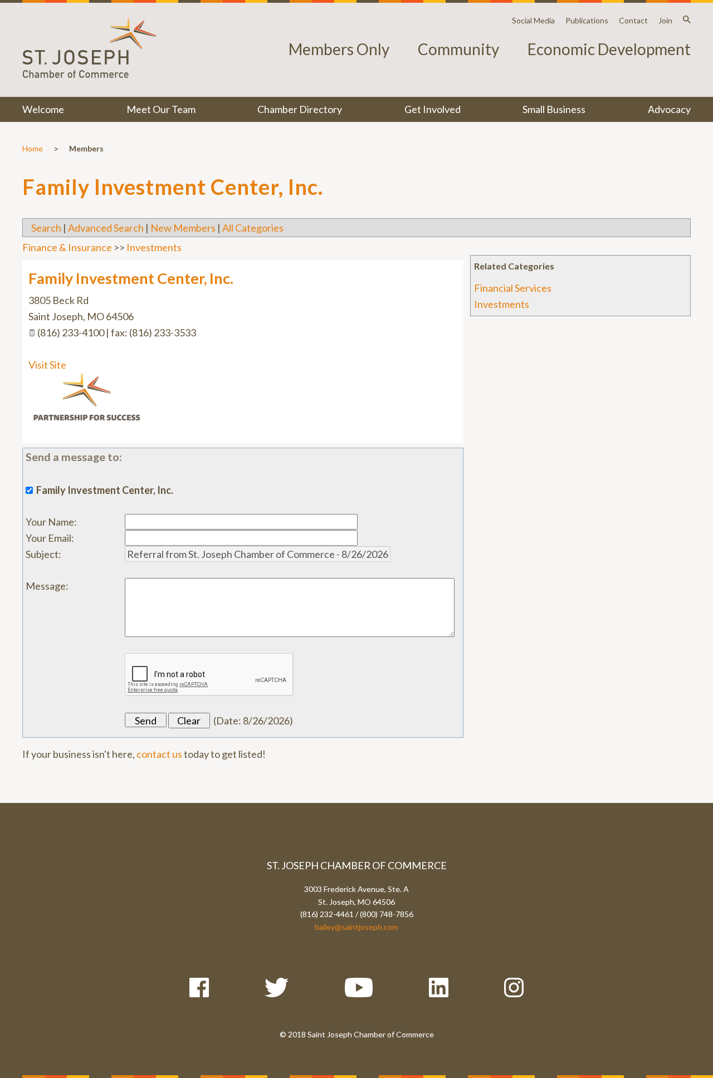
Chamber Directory (299, 109)
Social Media (533, 20)
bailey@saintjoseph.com (356, 927)
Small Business (553, 109)
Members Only (339, 49)
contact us (159, 754)
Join (665, 20)
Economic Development (609, 49)
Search (46, 228)
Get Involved (432, 109)
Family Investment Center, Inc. (130, 278)
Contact (633, 20)
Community (458, 49)
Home (32, 148)
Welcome (43, 109)
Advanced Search (106, 228)
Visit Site (47, 365)
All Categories (253, 228)
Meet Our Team (161, 109)
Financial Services (512, 288)
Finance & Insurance (67, 247)
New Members (183, 228)
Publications (586, 20)
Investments (501, 304)
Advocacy (669, 109)
